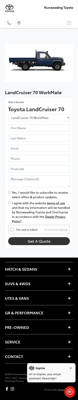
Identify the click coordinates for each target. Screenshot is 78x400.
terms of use (56, 203)
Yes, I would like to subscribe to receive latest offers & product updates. (40, 194)
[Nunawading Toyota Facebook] (7, 389)
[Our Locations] (19, 23)
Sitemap (23, 377)
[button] (69, 23)
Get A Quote (39, 241)
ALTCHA (63, 229)
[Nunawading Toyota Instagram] (13, 389)
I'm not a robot (26, 229)
